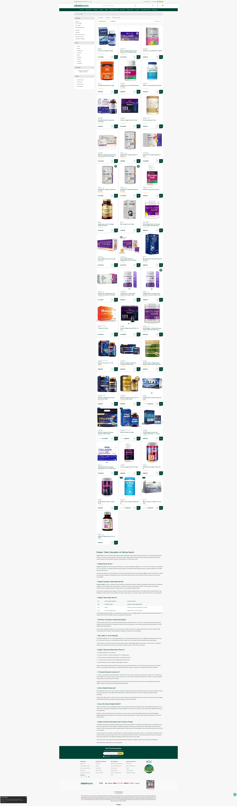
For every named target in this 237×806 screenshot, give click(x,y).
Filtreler (77, 76)
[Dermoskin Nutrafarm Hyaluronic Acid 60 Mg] (107, 105)
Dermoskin (79, 52)
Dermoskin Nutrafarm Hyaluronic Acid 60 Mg (106, 120)
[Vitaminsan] (150, 784)
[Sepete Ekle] (116, 57)
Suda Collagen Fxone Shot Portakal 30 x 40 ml (106, 259)
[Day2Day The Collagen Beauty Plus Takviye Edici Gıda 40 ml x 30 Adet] (107, 279)
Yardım (127, 768)
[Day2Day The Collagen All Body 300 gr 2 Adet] (107, 174)
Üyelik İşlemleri (114, 768)
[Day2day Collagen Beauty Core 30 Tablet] (107, 521)
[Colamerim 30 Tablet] (107, 313)
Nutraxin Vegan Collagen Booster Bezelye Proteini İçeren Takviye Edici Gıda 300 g (152, 363)
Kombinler (77, 30)
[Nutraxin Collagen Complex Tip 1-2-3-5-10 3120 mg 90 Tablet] (129, 383)
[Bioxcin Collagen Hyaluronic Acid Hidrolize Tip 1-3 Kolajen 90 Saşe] (129, 36)
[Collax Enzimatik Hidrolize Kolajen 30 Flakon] (152, 383)
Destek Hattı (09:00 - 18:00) (83, 1)
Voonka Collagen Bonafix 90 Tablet (129, 467)
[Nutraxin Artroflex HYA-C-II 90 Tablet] (107, 348)
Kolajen (106, 9)
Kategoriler (77, 18)
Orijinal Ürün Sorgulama (85, 772)
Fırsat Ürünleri (80, 86)
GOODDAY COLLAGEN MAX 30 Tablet (152, 50)
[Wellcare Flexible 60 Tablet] (129, 417)
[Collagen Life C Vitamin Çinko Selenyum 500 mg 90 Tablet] (129, 279)
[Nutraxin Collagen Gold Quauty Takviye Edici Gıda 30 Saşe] (129, 348)
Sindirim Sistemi (130, 9)
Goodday (79, 61)
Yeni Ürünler (79, 82)
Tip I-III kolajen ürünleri (102, 613)
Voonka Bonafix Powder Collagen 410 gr (106, 502)
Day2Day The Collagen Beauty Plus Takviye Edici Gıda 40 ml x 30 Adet (106, 294)
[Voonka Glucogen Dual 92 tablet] (152, 174)
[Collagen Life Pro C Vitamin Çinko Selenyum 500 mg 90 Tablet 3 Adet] (152, 279)
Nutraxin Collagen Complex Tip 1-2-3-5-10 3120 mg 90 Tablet (129, 398)
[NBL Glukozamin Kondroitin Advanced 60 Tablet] (152, 244)
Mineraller (96, 9)
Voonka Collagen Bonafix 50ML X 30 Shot (129, 329)
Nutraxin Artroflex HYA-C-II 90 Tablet (105, 363)
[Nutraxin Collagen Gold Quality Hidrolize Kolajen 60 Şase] (107, 417)
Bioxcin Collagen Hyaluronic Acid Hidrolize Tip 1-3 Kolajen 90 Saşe (128, 51)
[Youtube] (89, 777)
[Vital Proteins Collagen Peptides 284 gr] (129, 487)
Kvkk (18, 800)
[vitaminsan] (86, 783)
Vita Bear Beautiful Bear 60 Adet (106, 85)
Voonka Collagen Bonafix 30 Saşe (128, 120)
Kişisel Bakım (98, 768)
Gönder (120, 753)
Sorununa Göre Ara (79, 36)
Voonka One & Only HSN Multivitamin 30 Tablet (129, 86)
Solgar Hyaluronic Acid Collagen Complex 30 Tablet (106, 225)
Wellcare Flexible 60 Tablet (127, 432)
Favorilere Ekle (112, 57)
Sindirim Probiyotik (99, 772)
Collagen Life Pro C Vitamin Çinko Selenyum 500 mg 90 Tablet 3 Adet (151, 294)
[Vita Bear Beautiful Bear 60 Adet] (107, 70)
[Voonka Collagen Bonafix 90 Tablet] (129, 452)
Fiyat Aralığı (77, 67)
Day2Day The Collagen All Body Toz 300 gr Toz (129, 155)
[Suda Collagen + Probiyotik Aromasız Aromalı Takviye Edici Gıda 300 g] (152, 313)
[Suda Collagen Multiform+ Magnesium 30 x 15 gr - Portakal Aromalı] (129, 244)
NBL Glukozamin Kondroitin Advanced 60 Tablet (152, 259)
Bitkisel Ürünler (89, 9)
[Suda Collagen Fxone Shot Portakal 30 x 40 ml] (107, 244)
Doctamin (79, 57)
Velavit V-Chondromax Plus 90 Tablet (152, 85)
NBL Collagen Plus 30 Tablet (127, 224)
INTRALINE (79, 63)
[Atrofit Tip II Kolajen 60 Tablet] (107, 36)
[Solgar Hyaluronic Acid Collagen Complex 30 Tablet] (107, 209)
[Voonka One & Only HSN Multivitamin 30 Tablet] (129, 70)
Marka (76, 42)
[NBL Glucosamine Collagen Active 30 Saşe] (152, 487)
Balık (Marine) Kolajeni (79, 27)
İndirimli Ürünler (80, 79)
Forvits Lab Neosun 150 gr (149, 120)
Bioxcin (78, 48)
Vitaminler (82, 9)
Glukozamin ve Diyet (114, 9)
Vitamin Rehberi (114, 770)
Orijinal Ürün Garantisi (130, 772)
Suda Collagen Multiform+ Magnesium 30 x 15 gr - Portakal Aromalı (128, 259)
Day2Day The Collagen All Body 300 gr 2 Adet (107, 190)
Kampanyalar (154, 9)
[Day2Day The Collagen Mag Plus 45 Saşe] (152, 140)
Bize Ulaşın (82, 770)
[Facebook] (81, 777)
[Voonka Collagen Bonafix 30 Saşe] (129, 105)
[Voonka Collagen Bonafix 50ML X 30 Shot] (129, 313)
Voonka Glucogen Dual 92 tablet (151, 189)
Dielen (78, 54)
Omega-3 (101, 9)
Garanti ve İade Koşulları (116, 772)
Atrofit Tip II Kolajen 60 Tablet (105, 50)
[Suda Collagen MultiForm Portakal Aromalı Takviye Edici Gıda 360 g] (152, 209)
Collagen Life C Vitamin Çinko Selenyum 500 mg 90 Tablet (127, 294)
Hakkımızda (82, 763)
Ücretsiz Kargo (80, 84)
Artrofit (78, 46)
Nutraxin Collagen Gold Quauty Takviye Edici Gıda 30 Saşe (128, 363)
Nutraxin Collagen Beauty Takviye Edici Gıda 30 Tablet (106, 398)
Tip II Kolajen (78, 25)
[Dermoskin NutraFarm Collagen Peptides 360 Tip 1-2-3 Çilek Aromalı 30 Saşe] (107, 452)
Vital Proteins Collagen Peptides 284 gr (129, 502)
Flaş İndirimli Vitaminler (80, 38)
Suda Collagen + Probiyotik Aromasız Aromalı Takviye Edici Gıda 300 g (152, 329)
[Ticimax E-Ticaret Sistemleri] (118, 804)
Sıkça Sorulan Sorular (130, 765)
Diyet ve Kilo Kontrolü (80, 34)
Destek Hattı (129, 763)
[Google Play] (149, 761)
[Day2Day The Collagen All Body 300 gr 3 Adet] (129, 174)
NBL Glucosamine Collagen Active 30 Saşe (152, 502)
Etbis (112, 775)
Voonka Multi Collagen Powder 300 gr (152, 467)
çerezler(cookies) (3, 800)
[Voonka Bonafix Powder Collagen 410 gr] (107, 487)
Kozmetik (137, 9)
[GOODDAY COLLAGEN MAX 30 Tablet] (152, 36)
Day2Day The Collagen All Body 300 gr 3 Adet (129, 190)
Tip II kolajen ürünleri (136, 613)
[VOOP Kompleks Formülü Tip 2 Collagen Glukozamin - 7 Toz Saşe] (152, 417)
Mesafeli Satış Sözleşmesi (116, 763)
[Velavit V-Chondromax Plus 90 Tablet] (152, 70)
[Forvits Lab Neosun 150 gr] (152, 105)
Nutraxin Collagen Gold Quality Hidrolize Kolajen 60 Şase (105, 433)
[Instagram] (86, 777)
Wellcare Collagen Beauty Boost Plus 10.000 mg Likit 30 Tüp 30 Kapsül (107, 155)
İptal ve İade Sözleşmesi (116, 765)
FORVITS (79, 59)
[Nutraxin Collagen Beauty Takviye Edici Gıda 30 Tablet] (107, 383)
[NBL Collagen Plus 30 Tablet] (129, 209)
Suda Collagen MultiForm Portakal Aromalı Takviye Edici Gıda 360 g (151, 225)
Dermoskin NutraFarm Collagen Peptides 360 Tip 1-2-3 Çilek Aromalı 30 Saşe (107, 467)
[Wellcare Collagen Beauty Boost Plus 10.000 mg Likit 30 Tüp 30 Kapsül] (107, 140)
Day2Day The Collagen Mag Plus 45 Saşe (151, 155)
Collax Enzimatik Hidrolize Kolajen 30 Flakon (152, 398)
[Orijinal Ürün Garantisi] (149, 768)
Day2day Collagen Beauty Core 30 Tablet (106, 537)
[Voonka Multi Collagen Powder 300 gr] (152, 452)
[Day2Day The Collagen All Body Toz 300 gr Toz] (129, 140)
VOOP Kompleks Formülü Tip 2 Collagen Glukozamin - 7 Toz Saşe (151, 433)
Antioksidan (122, 9)
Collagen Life (80, 50)
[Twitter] (84, 777)
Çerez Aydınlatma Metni (85, 768)
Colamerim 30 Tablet (103, 328)
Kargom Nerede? (147, 1)
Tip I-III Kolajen (78, 23)
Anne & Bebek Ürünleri (145, 9)
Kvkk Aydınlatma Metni (85, 765)
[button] (151, 254)
